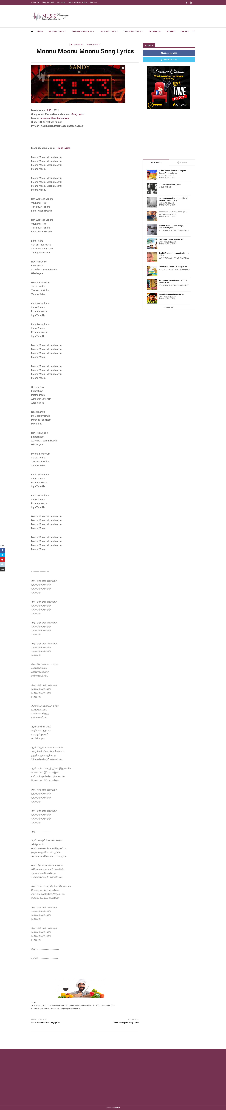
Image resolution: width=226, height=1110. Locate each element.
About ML (171, 31)
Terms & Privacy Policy (77, 2)
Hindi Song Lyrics (108, 31)
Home (40, 31)
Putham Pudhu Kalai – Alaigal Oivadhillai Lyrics (171, 227)
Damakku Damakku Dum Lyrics (171, 294)
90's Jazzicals (166, 269)
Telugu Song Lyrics (132, 31)
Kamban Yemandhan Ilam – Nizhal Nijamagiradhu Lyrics (173, 199)
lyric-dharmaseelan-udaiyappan (79, 1005)
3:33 (49, 110)
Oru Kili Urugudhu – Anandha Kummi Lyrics (174, 254)
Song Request (155, 31)
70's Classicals (166, 176)
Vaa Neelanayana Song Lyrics (126, 1023)
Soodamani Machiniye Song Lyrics (173, 212)
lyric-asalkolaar (58, 1005)
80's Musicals (165, 230)
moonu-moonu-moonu (105, 1005)
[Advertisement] (78, 139)
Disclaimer (61, 2)
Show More (169, 308)
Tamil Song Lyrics (56, 31)
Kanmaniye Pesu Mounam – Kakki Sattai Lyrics (173, 281)
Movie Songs (165, 187)
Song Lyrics (77, 114)
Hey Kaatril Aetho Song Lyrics (171, 239)
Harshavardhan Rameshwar (54, 118)
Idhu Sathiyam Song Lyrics (170, 184)
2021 (44, 1005)
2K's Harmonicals (76, 44)
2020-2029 (35, 1005)
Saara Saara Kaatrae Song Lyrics (45, 1023)
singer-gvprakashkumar (71, 1008)
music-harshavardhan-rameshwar (45, 1008)
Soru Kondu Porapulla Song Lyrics (173, 267)
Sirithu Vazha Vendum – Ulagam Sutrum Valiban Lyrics (172, 172)
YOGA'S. (117, 1107)
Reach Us (184, 31)
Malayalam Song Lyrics (82, 31)
